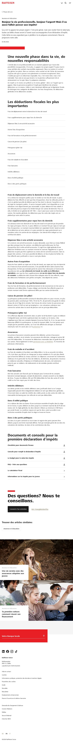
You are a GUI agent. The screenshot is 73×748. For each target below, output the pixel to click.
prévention (36, 327)
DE (3, 733)
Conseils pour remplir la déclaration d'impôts (24, 452)
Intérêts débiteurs (14, 172)
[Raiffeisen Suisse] (8, 2)
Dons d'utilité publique (15, 178)
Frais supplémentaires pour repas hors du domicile (25, 117)
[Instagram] (11, 651)
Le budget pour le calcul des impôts (21, 458)
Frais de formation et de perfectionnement (22, 135)
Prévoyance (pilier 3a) (15, 148)
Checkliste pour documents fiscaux (20, 445)
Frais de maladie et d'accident (18, 160)
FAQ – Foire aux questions (17, 464)
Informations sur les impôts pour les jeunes (24, 476)
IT (9, 733)
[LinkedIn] (3, 651)
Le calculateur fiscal (15, 470)
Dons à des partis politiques (17, 184)
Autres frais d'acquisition (16, 129)
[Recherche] (65, 2)
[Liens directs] (62, 2)
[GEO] (43, 636)
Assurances (11, 154)
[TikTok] (16, 651)
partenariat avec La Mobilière (43, 342)
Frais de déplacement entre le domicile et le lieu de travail (27, 111)
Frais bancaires (13, 166)
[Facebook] (7, 651)
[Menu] (70, 2)
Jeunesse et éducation (11, 529)
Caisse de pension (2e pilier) (17, 142)
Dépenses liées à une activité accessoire (21, 123)
